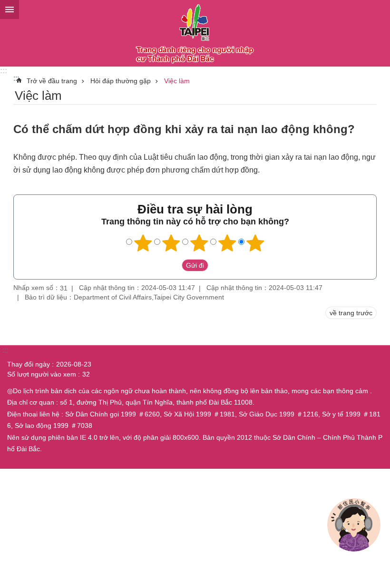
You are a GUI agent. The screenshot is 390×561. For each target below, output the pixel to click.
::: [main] (16, 78)
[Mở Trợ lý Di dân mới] (353, 524)
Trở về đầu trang (52, 81)
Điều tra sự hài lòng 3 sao (199, 243)
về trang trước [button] (351, 313)
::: (3, 71)
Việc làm (177, 81)
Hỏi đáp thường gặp (120, 81)
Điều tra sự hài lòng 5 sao (255, 243)
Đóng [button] (9, 9)
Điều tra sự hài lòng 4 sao (227, 243)
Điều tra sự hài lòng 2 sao (171, 243)
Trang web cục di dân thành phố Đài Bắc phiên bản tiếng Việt (195, 33)
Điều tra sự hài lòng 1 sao (143, 243)
